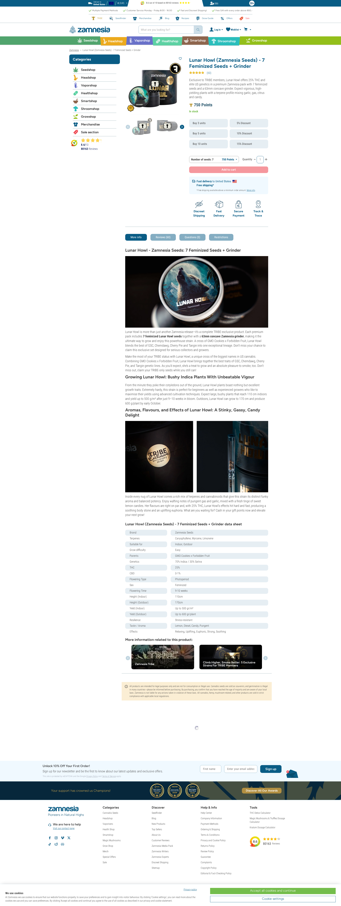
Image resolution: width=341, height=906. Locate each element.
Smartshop (89, 101)
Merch (106, 851)
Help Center (206, 812)
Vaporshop (89, 85)
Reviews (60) (163, 237)
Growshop (88, 117)
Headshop (88, 78)
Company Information (211, 818)
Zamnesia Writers (160, 851)
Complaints (206, 862)
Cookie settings (273, 899)
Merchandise (90, 124)
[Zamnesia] (101, 29)
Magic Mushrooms (112, 840)
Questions (192, 237)
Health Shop (109, 829)
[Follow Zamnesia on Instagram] (56, 838)
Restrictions (221, 237)
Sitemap (156, 867)
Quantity (247, 159)
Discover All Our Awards (262, 790)
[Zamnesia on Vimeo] (62, 838)
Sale (105, 862)
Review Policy (207, 851)
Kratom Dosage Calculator (262, 827)
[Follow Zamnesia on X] (69, 838)
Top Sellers (157, 829)
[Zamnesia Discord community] (62, 844)
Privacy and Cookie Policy (213, 840)
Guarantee (206, 856)
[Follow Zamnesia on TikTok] (50, 844)
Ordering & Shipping (210, 829)
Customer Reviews (160, 840)
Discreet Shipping (160, 862)
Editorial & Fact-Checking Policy (216, 873)
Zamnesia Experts (160, 856)
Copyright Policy (208, 867)
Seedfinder (157, 812)
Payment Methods (209, 823)
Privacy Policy (92, 776)
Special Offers (109, 856)
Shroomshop (90, 109)
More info (251, 190)
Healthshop (89, 93)
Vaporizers (108, 823)
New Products (158, 823)
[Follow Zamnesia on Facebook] (50, 838)
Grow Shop (108, 845)
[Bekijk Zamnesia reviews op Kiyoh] (74, 143)
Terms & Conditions (210, 834)
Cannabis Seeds (110, 812)
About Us (156, 834)
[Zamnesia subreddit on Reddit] (56, 844)
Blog (154, 818)
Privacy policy (190, 889)
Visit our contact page (63, 828)
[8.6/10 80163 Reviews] (92, 140)
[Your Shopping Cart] (248, 30)
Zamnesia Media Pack (162, 845)
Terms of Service (109, 776)
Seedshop (88, 70)
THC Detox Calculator (260, 812)
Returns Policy (208, 845)
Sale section (90, 132)
